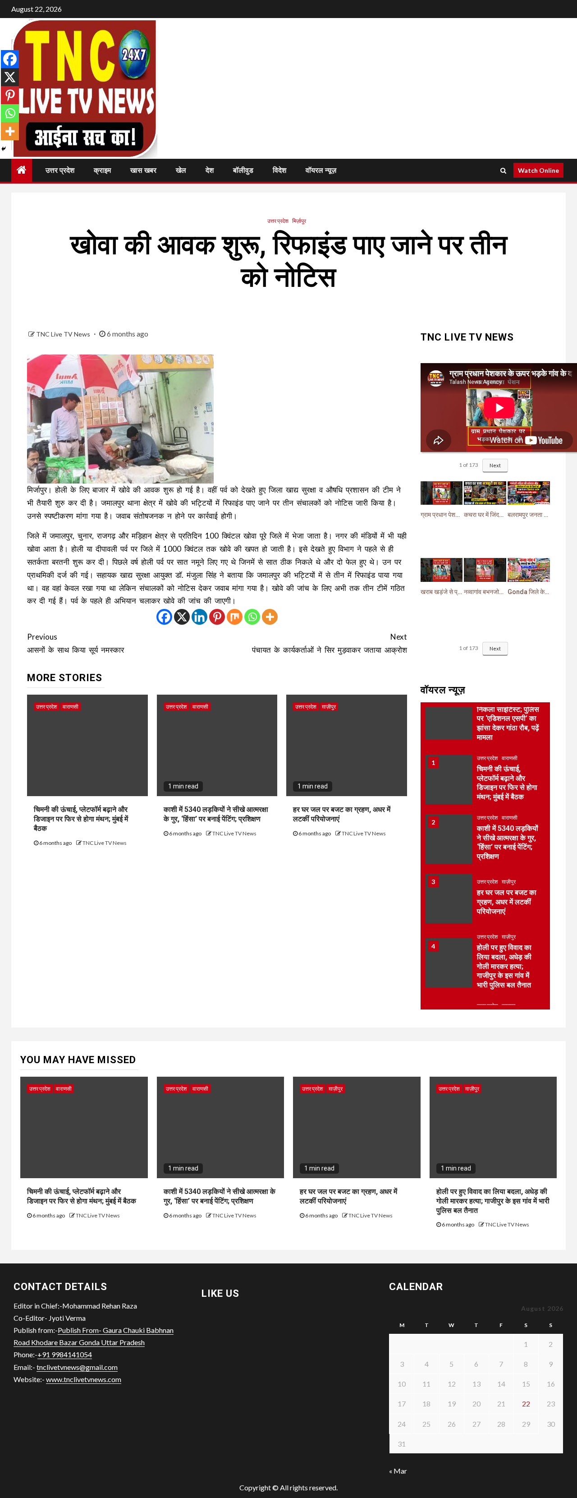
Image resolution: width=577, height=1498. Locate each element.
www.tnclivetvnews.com (83, 1379)
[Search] (503, 170)
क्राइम (102, 170)
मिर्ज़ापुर (299, 220)
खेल (181, 170)
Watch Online (538, 170)
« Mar (398, 1470)
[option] (485, 784)
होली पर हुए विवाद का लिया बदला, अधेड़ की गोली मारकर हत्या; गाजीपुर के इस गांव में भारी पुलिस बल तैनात (504, 966)
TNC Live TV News (64, 334)
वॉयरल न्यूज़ (321, 170)
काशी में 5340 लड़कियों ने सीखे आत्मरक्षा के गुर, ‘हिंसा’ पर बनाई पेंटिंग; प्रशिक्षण (216, 814)
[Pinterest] (217, 617)
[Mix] (235, 617)
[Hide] (3, 148)
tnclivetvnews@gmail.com (77, 1367)
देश (210, 170)
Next (495, 465)
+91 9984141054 (64, 1354)
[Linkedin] (199, 617)
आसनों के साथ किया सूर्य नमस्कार (75, 643)
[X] (182, 617)
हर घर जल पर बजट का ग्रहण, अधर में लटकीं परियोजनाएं (506, 902)
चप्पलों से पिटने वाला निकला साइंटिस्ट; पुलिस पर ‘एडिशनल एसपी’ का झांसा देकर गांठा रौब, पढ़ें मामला (508, 719)
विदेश (279, 170)
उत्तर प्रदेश (60, 170)
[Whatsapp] (252, 617)
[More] (270, 617)
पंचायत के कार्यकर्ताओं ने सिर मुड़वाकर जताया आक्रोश (329, 643)
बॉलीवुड (243, 170)
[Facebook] (164, 617)
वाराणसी (70, 706)
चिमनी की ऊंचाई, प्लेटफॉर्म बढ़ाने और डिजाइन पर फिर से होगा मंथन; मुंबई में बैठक (81, 819)
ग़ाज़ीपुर (329, 706)
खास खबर (143, 170)
